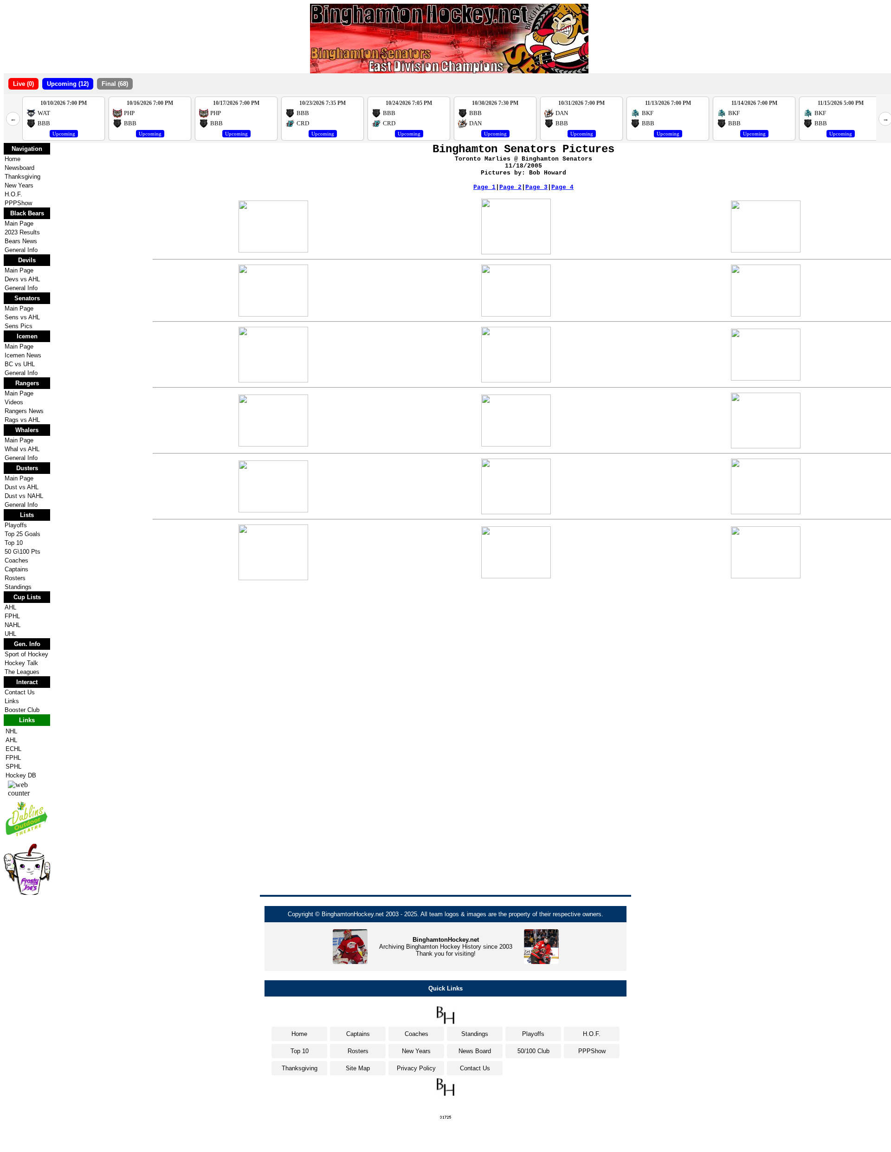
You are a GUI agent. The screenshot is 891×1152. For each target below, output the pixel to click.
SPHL (13, 766)
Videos (14, 402)
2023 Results (22, 232)
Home (12, 158)
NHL (11, 731)
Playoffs (16, 525)
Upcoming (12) (68, 83)
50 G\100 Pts (22, 551)
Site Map (358, 1068)
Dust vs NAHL (24, 495)
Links (12, 701)
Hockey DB (21, 775)
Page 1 (484, 187)
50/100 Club (533, 1051)
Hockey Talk (21, 663)
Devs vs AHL (22, 279)
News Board (474, 1051)
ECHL (13, 748)
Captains (16, 569)
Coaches (16, 560)
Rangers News (24, 411)
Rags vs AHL (22, 419)
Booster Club (22, 709)
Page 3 (536, 187)
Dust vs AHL (22, 487)
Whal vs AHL (22, 449)
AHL (10, 607)
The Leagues (22, 671)
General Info (21, 249)
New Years (19, 185)
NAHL (12, 624)
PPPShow (18, 203)
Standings (18, 586)
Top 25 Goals (22, 534)
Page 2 (510, 187)
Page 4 (562, 187)
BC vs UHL (20, 364)
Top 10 (14, 542)
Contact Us (20, 692)
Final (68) (115, 83)
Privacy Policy (416, 1068)
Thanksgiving (22, 176)
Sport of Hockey (26, 654)
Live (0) (23, 83)
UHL (10, 633)
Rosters (15, 578)
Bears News (21, 241)
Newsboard (19, 167)
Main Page (19, 223)
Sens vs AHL (22, 317)
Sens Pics (18, 326)
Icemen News (23, 355)
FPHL (12, 616)
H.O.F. (13, 194)
